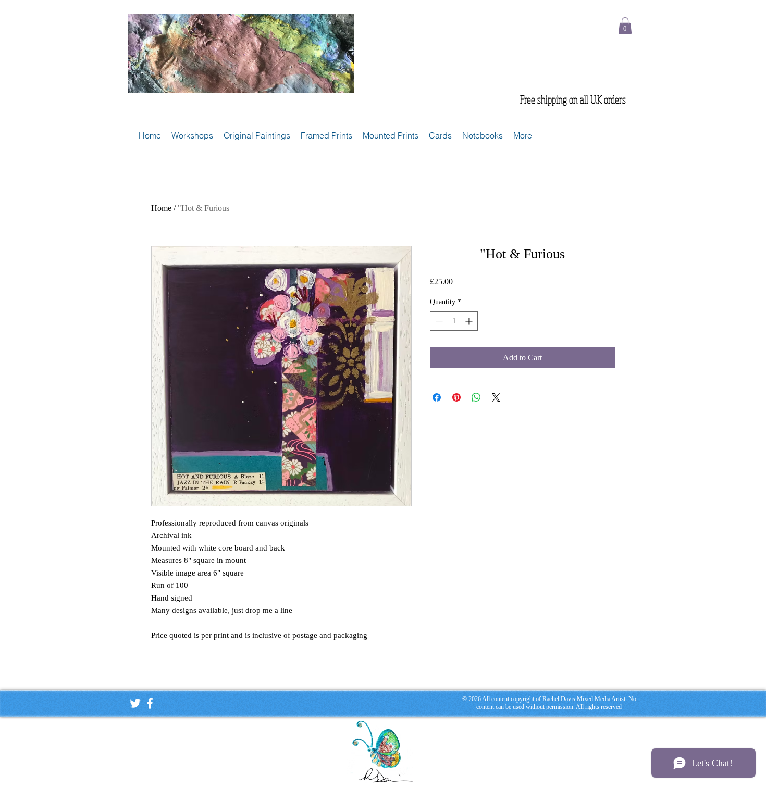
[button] (625, 25)
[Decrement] (437, 321)
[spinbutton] (453, 321)
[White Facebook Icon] (150, 703)
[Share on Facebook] (436, 397)
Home (161, 208)
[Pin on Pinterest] (456, 397)
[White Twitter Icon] (135, 703)
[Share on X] (496, 397)
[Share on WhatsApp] (476, 397)
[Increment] (469, 321)
